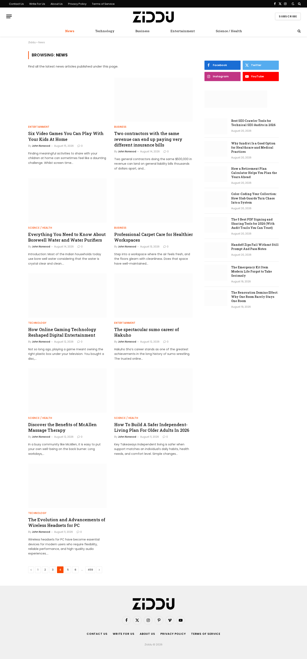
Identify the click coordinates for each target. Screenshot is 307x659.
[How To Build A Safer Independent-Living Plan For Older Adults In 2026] (153, 390)
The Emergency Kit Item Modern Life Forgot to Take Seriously (251, 271)
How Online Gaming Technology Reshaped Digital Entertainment (62, 332)
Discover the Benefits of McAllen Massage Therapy (62, 427)
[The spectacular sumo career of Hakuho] (153, 295)
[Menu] (9, 16)
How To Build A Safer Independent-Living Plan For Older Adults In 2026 (151, 427)
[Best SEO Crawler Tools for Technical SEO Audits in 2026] (215, 126)
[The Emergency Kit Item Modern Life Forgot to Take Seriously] (215, 273)
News (69, 31)
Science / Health (229, 31)
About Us (57, 4)
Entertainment (182, 31)
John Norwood (41, 146)
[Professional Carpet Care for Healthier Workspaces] (153, 200)
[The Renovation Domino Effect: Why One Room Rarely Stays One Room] (215, 298)
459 (90, 570)
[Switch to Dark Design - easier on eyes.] (293, 3)
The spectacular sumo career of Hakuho (146, 332)
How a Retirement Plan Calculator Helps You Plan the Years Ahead (254, 173)
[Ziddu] (153, 16)
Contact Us (16, 4)
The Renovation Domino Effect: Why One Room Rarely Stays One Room (254, 297)
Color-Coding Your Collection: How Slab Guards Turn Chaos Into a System (254, 198)
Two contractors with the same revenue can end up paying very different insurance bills (148, 139)
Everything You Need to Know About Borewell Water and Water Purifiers (67, 237)
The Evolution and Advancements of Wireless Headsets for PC (66, 522)
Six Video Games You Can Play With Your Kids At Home (66, 136)
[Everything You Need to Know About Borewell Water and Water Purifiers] (67, 200)
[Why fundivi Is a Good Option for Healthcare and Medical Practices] (215, 149)
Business (142, 31)
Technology (104, 31)
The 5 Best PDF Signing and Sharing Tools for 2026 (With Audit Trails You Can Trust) (253, 223)
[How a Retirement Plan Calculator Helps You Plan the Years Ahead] (215, 174)
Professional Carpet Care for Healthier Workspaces (153, 237)
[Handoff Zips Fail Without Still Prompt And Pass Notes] (215, 250)
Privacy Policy (77, 4)
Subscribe (288, 16)
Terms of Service (103, 4)
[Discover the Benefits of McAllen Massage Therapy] (67, 390)
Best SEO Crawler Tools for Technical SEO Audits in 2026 (253, 123)
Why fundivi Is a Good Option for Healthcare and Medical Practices (253, 147)
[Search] (299, 4)
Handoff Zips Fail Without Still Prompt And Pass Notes (255, 247)
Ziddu (32, 42)
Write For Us (37, 4)
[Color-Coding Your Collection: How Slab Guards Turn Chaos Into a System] (215, 199)
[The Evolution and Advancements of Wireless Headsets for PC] (67, 486)
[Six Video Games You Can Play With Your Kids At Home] (67, 100)
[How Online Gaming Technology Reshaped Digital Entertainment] (67, 295)
